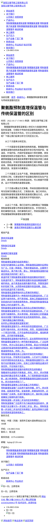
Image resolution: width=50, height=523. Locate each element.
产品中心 (10, 20)
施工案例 (10, 32)
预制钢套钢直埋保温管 (27, 26)
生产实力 (10, 35)
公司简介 (10, 17)
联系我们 (10, 48)
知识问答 (28, 45)
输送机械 (19, 29)
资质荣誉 (19, 17)
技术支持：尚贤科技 (27, 503)
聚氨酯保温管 (33, 23)
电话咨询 (18, 521)
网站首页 (10, 11)
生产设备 (10, 39)
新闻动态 (10, 42)
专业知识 (19, 45)
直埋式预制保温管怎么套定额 (27, 227)
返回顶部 (29, 521)
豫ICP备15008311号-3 (15, 500)
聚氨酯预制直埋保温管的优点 (27, 224)
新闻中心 (10, 45)
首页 (13, 97)
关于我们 (10, 14)
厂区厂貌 (19, 39)
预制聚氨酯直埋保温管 (16, 23)
